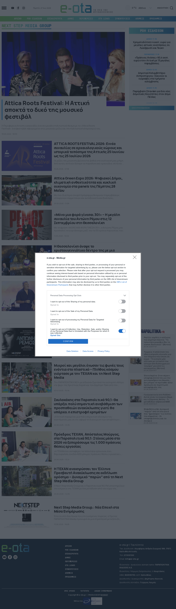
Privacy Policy (104, 351)
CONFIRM (68, 341)
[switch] (122, 301)
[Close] (135, 258)
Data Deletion (72, 351)
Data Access (88, 351)
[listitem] (88, 295)
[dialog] (88, 304)
